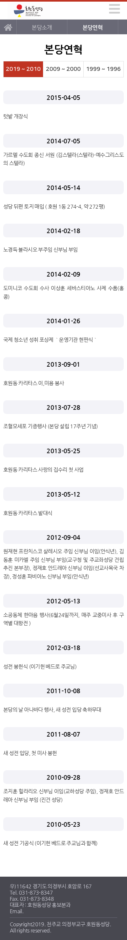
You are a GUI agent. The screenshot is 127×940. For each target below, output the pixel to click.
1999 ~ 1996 (103, 69)
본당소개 (41, 27)
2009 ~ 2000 (63, 69)
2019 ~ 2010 (23, 69)
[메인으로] (8, 27)
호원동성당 (28, 11)
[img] (114, 9)
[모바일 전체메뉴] (113, 8)
